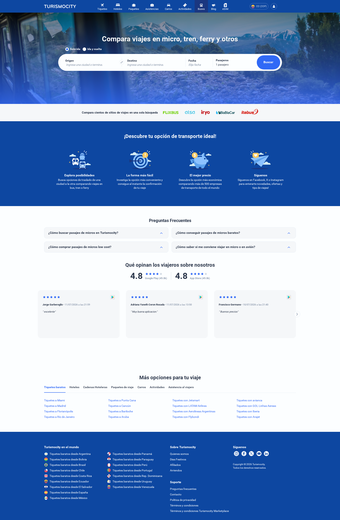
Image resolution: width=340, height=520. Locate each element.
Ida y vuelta (94, 49)
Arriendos (176, 470)
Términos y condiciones (184, 505)
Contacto (175, 494)
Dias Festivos (178, 459)
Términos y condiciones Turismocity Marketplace (199, 511)
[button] (274, 6)
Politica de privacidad (183, 499)
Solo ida (75, 49)
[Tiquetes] (60, 6)
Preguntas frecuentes (183, 488)
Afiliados (175, 464)
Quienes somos (179, 453)
